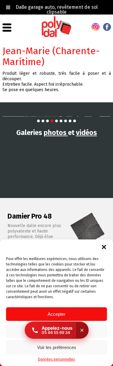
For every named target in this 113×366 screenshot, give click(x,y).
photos (56, 132)
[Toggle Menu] (8, 7)
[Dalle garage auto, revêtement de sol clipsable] (57, 36)
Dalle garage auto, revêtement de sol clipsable (57, 9)
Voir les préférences (56, 347)
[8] (70, 121)
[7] (65, 121)
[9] (74, 121)
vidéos (86, 132)
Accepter (56, 314)
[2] (43, 121)
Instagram (95, 27)
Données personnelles (56, 359)
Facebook (107, 27)
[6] (61, 121)
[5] (56, 121)
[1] (38, 121)
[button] (104, 247)
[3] (47, 121)
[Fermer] (82, 330)
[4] (52, 121)
